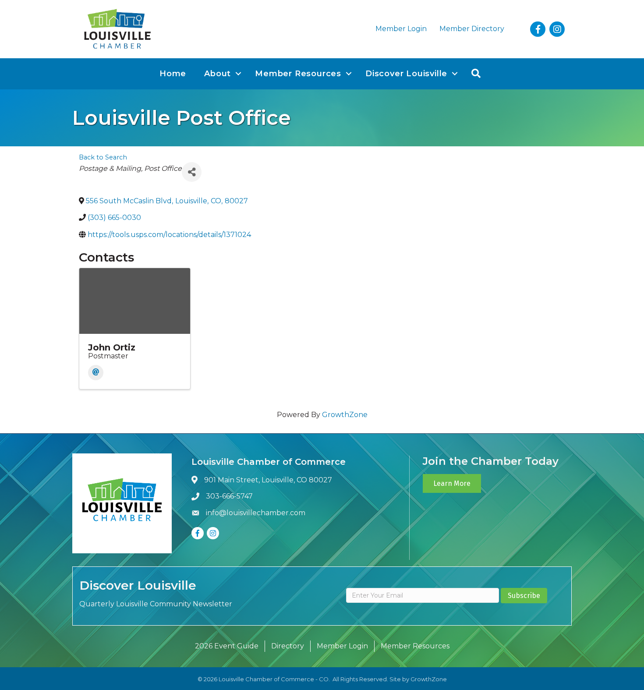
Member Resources (298, 73)
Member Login (401, 29)
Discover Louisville (406, 73)
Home (172, 73)
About (217, 73)
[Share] (192, 172)
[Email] (95, 372)
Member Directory (471, 29)
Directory (287, 646)
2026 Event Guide (226, 646)
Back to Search (103, 157)
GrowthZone (345, 414)
